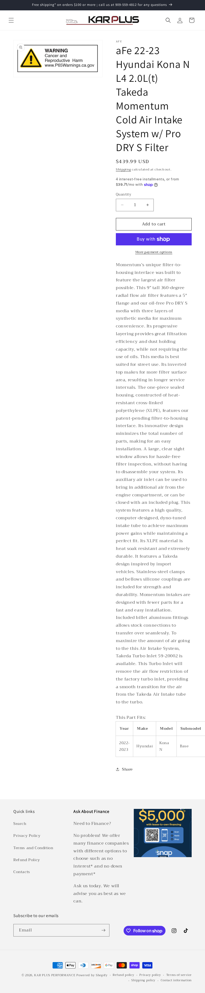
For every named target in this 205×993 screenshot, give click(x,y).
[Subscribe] (103, 930)
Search (19, 823)
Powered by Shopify (92, 975)
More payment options (153, 252)
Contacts (21, 872)
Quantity (123, 194)
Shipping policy (143, 980)
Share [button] (127, 769)
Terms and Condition (33, 848)
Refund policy (123, 975)
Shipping (123, 169)
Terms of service (179, 975)
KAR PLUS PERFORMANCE (54, 975)
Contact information (176, 980)
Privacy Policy (26, 835)
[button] (11, 20)
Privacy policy (150, 975)
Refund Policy (26, 860)
